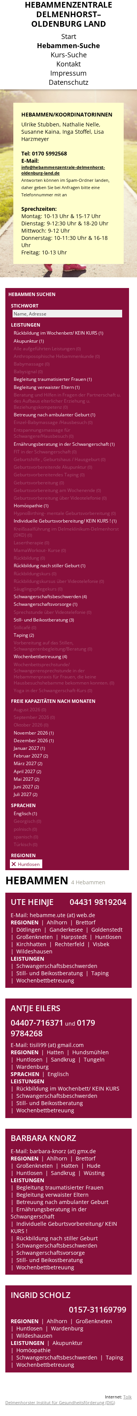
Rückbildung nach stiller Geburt (49, 565)
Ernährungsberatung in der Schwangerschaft (64, 444)
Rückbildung (29, 558)
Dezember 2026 (34, 740)
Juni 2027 (26, 786)
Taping (24, 635)
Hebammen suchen (32, 294)
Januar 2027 (29, 748)
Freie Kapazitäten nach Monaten (53, 701)
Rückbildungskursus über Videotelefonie (59, 581)
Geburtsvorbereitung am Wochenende (57, 490)
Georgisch (27, 821)
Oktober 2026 (31, 725)
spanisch (26, 836)
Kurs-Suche (69, 54)
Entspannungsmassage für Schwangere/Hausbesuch (43, 433)
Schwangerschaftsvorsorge (45, 604)
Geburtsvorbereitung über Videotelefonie (60, 498)
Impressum (68, 73)
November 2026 (34, 733)
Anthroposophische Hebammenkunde (57, 356)
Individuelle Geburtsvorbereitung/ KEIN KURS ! (65, 521)
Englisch (25, 813)
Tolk (127, 1397)
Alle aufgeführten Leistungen (47, 348)
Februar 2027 (31, 756)
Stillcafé (25, 627)
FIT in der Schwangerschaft (45, 451)
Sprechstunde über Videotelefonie (52, 612)
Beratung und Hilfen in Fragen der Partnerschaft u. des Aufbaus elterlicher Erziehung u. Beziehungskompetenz (67, 401)
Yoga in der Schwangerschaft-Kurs (53, 690)
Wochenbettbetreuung (40, 656)
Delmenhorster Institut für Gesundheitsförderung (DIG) (60, 1402)
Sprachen (23, 805)
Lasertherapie (31, 542)
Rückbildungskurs (35, 573)
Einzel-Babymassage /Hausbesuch (53, 422)
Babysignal (28, 371)
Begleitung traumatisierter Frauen (53, 379)
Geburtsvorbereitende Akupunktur (53, 467)
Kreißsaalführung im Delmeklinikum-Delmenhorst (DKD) (66, 532)
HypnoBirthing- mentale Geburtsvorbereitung (65, 513)
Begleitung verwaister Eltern (47, 387)
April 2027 (27, 771)
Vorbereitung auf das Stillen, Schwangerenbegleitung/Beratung (53, 645)
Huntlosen (29, 864)
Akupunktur (29, 341)
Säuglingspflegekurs (38, 589)
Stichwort (24, 306)
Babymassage (31, 364)
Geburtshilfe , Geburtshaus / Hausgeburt (59, 459)
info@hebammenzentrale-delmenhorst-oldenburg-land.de (63, 170)
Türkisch (25, 844)
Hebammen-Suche (68, 45)
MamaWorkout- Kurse (40, 550)
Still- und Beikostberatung (44, 620)
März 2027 (28, 763)
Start (68, 36)
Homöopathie (31, 505)
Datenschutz (68, 82)
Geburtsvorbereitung (39, 482)
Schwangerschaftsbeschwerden (50, 596)
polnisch (25, 829)
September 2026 (34, 717)
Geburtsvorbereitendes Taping (49, 474)
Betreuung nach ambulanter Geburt (54, 414)
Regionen (23, 855)
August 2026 (30, 709)
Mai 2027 (26, 779)
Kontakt (68, 63)
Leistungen (25, 325)
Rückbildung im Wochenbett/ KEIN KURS (58, 333)
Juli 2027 (25, 794)
